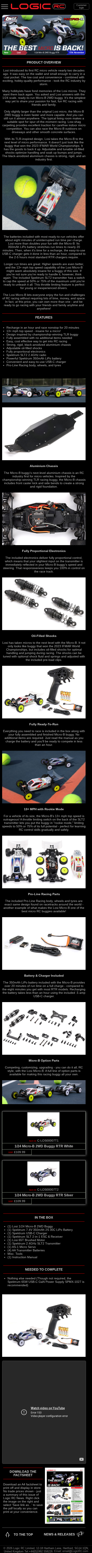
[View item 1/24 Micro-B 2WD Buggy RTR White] (43, 1135)
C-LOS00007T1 (48, 1140)
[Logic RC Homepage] (38, 8)
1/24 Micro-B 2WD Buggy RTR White (44, 1146)
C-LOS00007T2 (48, 1189)
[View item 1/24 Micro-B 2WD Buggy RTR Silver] (43, 1184)
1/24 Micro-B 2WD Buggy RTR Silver (44, 1195)
